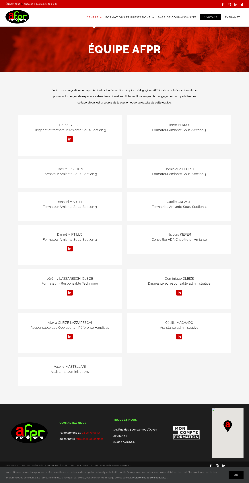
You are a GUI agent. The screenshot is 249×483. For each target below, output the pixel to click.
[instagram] (217, 465)
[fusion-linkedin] (70, 139)
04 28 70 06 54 (91, 432)
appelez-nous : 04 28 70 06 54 (40, 4)
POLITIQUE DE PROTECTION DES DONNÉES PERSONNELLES (100, 465)
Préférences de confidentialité (149, 477)
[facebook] (210, 465)
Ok (236, 474)
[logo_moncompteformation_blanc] (186, 424)
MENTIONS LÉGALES (57, 465)
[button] (227, 426)
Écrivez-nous (12, 4)
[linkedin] (223, 465)
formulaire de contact (89, 439)
